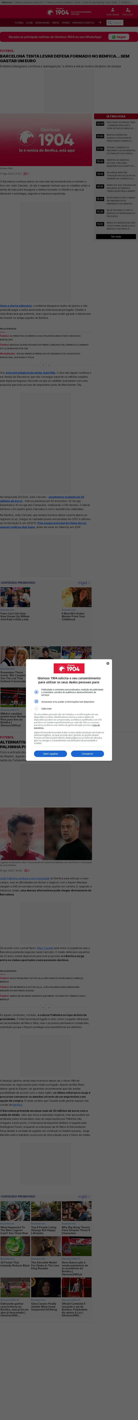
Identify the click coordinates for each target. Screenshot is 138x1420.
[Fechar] (108, 663)
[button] (69, 708)
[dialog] (69, 710)
